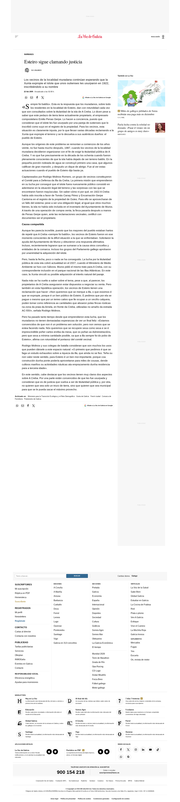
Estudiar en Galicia (140, 600)
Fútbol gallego (99, 683)
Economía (97, 596)
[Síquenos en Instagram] (136, 749)
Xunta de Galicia (82, 396)
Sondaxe (92, 781)
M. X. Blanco (36, 70)
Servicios (19, 651)
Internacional (98, 604)
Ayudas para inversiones (26, 682)
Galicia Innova (137, 634)
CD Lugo (96, 670)
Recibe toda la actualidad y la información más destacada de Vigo (95, 734)
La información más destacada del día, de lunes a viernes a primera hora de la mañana (44, 701)
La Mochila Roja (138, 630)
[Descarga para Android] (55, 751)
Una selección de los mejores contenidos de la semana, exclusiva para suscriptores (143, 701)
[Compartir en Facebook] (37, 97)
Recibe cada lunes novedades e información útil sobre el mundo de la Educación (43, 712)
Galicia (95, 592)
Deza (56, 609)
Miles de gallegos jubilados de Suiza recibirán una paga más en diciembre (137, 112)
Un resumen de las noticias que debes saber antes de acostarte (93, 701)
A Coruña (58, 587)
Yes (132, 651)
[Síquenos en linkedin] (143, 749)
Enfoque (135, 621)
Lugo (56, 621)
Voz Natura (109, 781)
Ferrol (56, 613)
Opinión (95, 609)
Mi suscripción (21, 589)
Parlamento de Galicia (32, 399)
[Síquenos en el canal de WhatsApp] (121, 757)
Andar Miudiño (99, 675)
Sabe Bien (136, 592)
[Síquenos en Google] (128, 757)
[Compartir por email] (31, 97)
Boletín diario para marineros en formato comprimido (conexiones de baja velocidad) (142, 712)
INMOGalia (20, 659)
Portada (95, 587)
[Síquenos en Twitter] (128, 749)
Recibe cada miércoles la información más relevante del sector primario (93, 712)
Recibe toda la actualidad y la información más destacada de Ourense (145, 734)
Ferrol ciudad (95, 396)
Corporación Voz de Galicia (44, 781)
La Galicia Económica (102, 643)
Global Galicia (137, 596)
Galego (134, 576)
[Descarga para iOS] (49, 751)
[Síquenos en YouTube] (150, 749)
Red (133, 609)
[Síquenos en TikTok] (158, 749)
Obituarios (97, 638)
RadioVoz (84, 781)
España (95, 600)
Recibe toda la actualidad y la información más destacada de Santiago (44, 734)
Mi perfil (18, 612)
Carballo (58, 604)
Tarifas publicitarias (24, 646)
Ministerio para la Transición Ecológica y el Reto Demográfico (51, 396)
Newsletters (20, 616)
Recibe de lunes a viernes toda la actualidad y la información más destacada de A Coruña (95, 723)
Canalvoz (101, 781)
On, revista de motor (140, 659)
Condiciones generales (101, 798)
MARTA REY (122, 134)
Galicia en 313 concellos (65, 643)
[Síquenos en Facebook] (121, 749)
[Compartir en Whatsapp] (26, 97)
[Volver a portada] (90, 36)
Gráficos (96, 626)
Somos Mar (97, 634)
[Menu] (16, 36)
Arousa (57, 596)
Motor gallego (98, 687)
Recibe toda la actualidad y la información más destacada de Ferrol (145, 723)
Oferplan (19, 655)
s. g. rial (121, 117)
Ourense (58, 626)
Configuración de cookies (121, 798)
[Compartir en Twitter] (42, 97)
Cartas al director (23, 631)
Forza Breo (97, 679)
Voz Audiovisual (74, 781)
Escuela (134, 655)
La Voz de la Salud (139, 587)
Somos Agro (98, 630)
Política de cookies (84, 798)
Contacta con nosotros (25, 636)
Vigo (56, 638)
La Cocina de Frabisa (141, 604)
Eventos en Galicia (24, 663)
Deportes (96, 613)
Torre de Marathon (100, 658)
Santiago (58, 634)
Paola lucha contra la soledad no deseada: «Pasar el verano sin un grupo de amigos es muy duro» (134, 128)
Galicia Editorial (139, 781)
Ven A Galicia (137, 617)
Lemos (57, 617)
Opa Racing (97, 666)
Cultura (95, 621)
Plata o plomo (137, 613)
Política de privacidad (68, 798)
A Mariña (58, 592)
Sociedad (96, 617)
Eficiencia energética (25, 678)
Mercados (135, 642)
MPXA (130, 781)
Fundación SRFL (61, 781)
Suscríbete (20, 601)
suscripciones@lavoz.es (109, 773)
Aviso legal (54, 798)
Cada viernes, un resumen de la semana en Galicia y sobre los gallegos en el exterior (44, 723)
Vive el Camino (138, 626)
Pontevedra (59, 630)
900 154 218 (70, 772)
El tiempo (96, 647)
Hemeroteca (20, 597)
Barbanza (58, 600)
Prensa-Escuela (120, 781)
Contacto (19, 668)
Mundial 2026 (98, 653)
